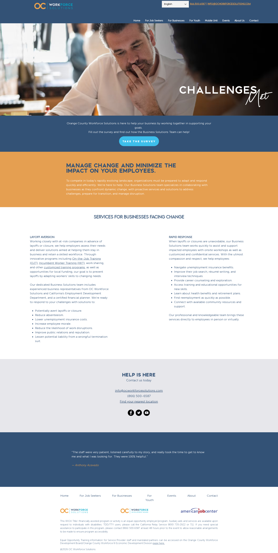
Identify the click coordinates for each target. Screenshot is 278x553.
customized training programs (64, 267)
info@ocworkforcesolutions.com (229, 3)
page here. (159, 543)
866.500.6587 (198, 3)
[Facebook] (131, 413)
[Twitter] (139, 413)
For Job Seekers (90, 495)
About (191, 495)
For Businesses (122, 495)
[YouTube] (147, 413)
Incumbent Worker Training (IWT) (62, 263)
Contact (212, 495)
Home (64, 495)
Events (171, 495)
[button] (154, 21)
